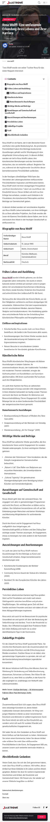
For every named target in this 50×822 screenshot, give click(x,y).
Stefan (11, 44)
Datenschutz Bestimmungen (18, 818)
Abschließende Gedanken (18, 135)
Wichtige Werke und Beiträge (19, 106)
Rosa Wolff (7, 277)
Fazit (9, 130)
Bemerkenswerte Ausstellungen (22, 102)
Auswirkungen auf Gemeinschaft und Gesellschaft (20, 111)
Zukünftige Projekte (15, 126)
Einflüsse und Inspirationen (20, 93)
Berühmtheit (9, 19)
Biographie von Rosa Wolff (17, 84)
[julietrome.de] (15, 2)
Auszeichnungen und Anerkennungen (21, 117)
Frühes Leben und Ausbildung (18, 89)
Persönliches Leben (15, 122)
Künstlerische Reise (15, 97)
